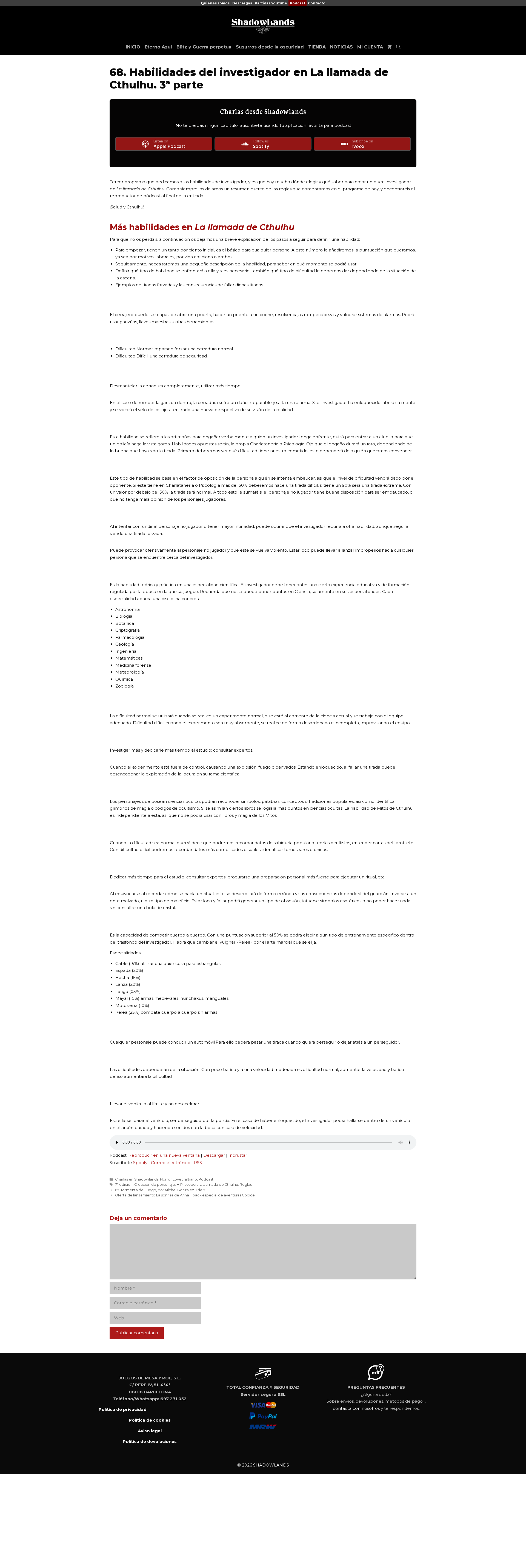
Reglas (246, 1184)
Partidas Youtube (271, 3)
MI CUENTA (370, 47)
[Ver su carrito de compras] (389, 47)
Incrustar (237, 1155)
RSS (198, 1162)
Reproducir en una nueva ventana (164, 1155)
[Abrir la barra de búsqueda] (398, 47)
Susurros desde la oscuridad (270, 47)
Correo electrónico (170, 1162)
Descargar (214, 1155)
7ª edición (124, 1184)
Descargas (242, 3)
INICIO (133, 47)
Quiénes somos (215, 3)
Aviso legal (150, 1430)
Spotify (140, 1162)
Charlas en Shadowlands (136, 1179)
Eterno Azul (158, 47)
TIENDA (317, 47)
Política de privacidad (123, 1409)
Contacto (316, 3)
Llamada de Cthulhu (220, 1184)
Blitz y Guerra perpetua (203, 47)
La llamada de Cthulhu (245, 227)
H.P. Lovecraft (189, 1184)
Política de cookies (150, 1420)
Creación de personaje (154, 1184)
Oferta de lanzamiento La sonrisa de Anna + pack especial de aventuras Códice (185, 1195)
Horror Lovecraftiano (178, 1179)
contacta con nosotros (356, 1408)
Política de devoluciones (150, 1441)
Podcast (297, 3)
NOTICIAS (341, 47)
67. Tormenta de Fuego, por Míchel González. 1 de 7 (160, 1190)
